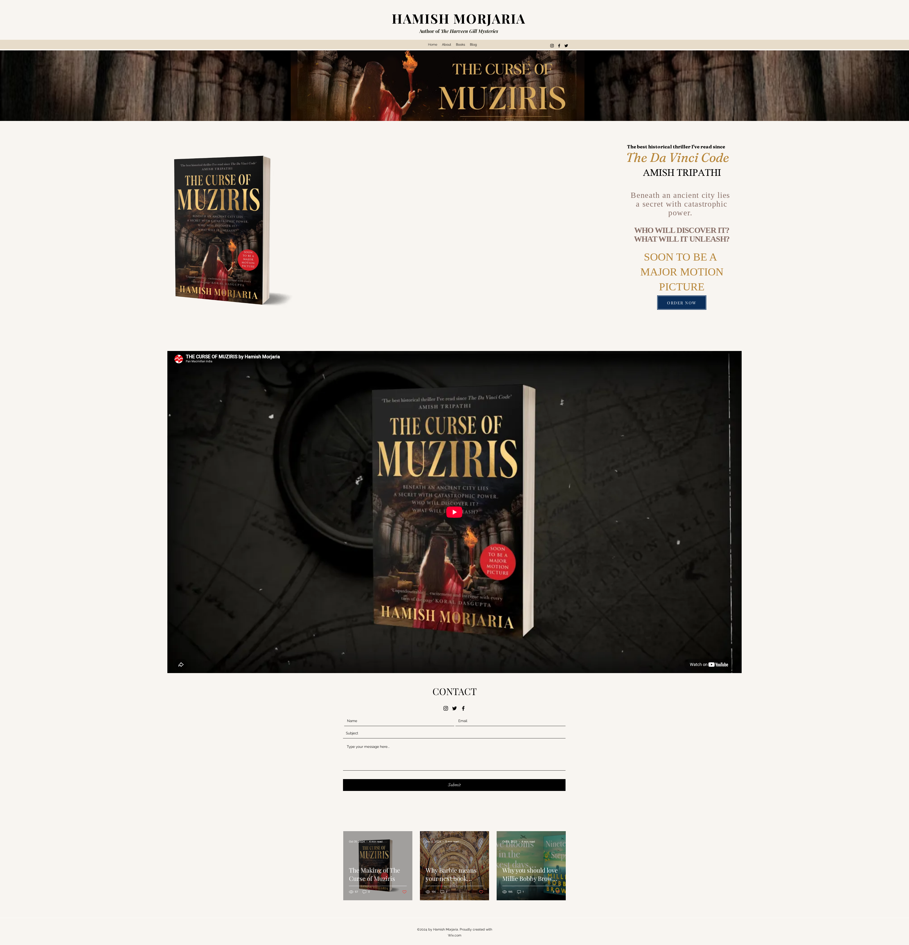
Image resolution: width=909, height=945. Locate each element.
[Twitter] (566, 45)
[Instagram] (552, 45)
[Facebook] (559, 45)
